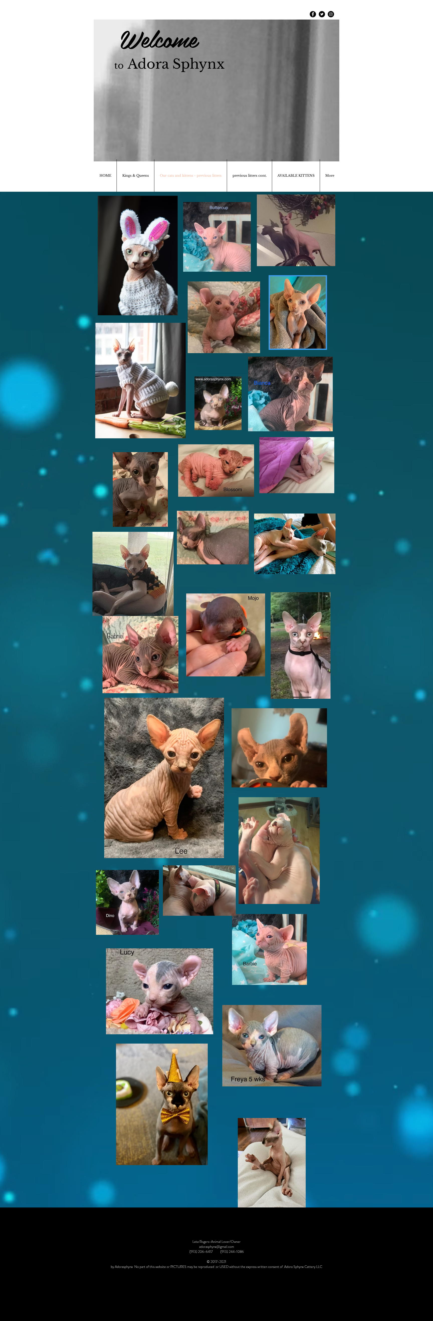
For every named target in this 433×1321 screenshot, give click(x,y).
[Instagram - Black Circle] (331, 14)
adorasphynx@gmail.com (216, 1246)
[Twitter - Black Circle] (322, 14)
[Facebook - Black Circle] (313, 14)
